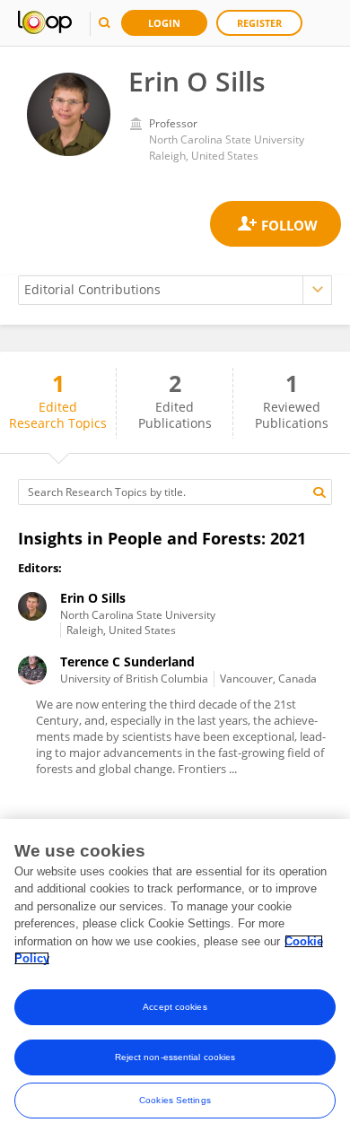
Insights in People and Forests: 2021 (162, 538)
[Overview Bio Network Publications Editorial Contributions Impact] (175, 290)
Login (164, 23)
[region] (175, 979)
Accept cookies (174, 1007)
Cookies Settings (175, 1100)
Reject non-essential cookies (175, 1057)
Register (259, 23)
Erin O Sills (93, 597)
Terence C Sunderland (127, 661)
